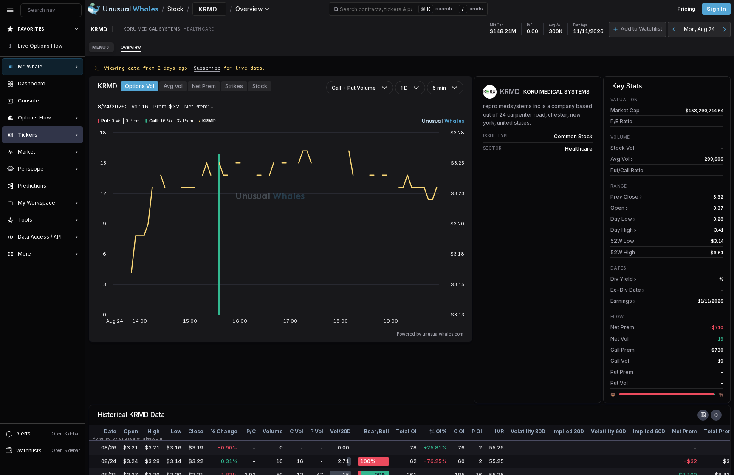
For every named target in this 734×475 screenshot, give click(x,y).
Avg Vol (173, 86)
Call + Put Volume (354, 88)
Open (617, 208)
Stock (259, 86)
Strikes (234, 86)
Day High (621, 230)
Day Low (621, 219)
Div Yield (621, 279)
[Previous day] (674, 29)
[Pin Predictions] (75, 185)
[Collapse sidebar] (10, 10)
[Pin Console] (75, 100)
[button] (637, 29)
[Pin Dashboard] (75, 83)
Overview (131, 47)
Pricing (686, 9)
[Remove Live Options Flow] (77, 46)
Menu (99, 47)
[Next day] (724, 29)
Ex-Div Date (625, 290)
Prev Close (624, 196)
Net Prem (204, 86)
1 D (404, 88)
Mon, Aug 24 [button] (699, 29)
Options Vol (139, 86)
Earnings (621, 301)
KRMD (139, 414)
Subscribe (207, 68)
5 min (439, 88)
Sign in (716, 9)
